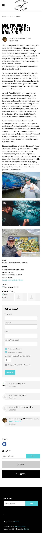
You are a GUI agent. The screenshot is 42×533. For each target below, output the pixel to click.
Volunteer (21, 474)
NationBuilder (20, 526)
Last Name (8, 323)
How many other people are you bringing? (17, 356)
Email (6, 331)
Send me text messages (15, 352)
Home (4, 16)
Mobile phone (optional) (12, 340)
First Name (8, 314)
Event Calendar (14, 16)
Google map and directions (12, 280)
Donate (21, 464)
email (16, 521)
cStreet (26, 529)
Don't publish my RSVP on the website (19, 365)
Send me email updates (15, 349)
